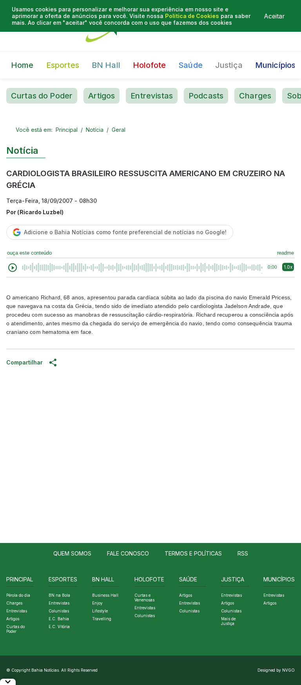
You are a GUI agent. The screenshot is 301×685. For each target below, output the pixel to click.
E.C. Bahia (59, 618)
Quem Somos (72, 553)
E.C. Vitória (59, 626)
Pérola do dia (18, 595)
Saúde (190, 65)
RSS (243, 553)
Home (22, 65)
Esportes (62, 65)
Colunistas (59, 610)
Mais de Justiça (228, 621)
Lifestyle (100, 610)
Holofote (149, 65)
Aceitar (274, 16)
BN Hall (106, 65)
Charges (255, 95)
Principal (67, 129)
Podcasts (206, 95)
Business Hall (105, 595)
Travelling (101, 618)
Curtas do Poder (42, 95)
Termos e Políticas (193, 553)
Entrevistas (152, 95)
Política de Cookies (192, 16)
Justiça (229, 65)
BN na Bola (59, 595)
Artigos (101, 95)
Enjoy (97, 603)
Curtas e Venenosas (144, 597)
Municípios (275, 65)
